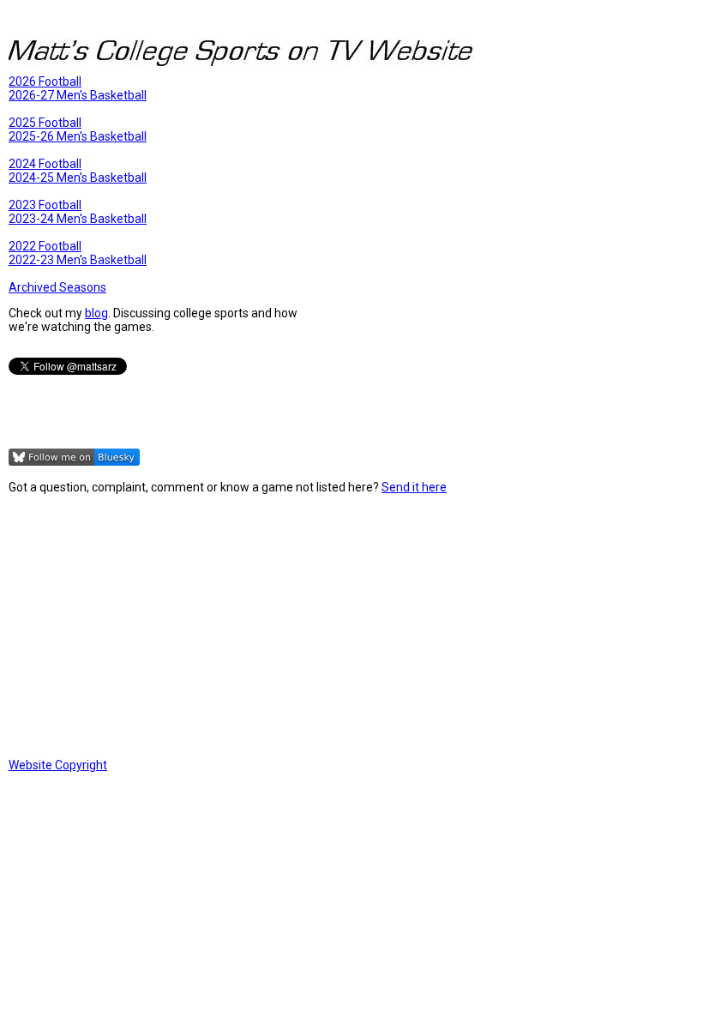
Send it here (414, 487)
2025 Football (45, 123)
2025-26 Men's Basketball (78, 136)
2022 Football (45, 246)
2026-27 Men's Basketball (78, 95)
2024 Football (45, 164)
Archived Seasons (57, 287)
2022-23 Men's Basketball (78, 260)
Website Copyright (58, 765)
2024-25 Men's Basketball (78, 177)
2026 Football (45, 81)
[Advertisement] (351, 626)
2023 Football (45, 205)
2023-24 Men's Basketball (78, 219)
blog (96, 313)
